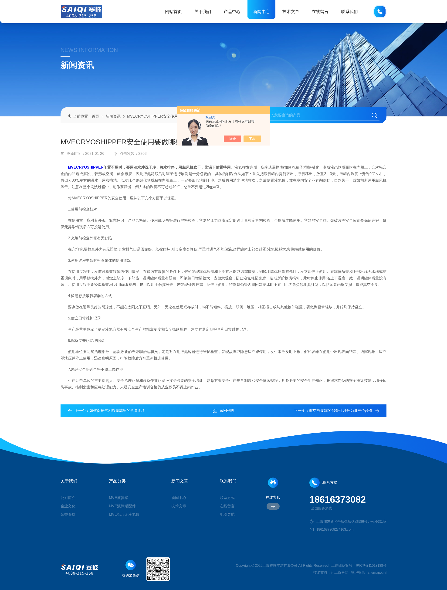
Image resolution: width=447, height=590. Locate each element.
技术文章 (290, 11)
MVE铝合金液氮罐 (124, 514)
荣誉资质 (68, 514)
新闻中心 (261, 11)
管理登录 (358, 572)
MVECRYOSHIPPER (86, 167)
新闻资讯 (113, 116)
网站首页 (173, 11)
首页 (95, 116)
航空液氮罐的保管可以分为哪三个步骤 (340, 411)
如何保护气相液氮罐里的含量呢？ (117, 411)
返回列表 (227, 411)
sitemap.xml (377, 572)
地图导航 (227, 514)
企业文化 (68, 506)
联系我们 (349, 11)
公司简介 (68, 498)
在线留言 (320, 11)
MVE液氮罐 (118, 498)
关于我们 (202, 11)
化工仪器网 (339, 572)
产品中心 (232, 11)
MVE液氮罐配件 (122, 506)
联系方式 (227, 498)
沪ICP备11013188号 (371, 565)
